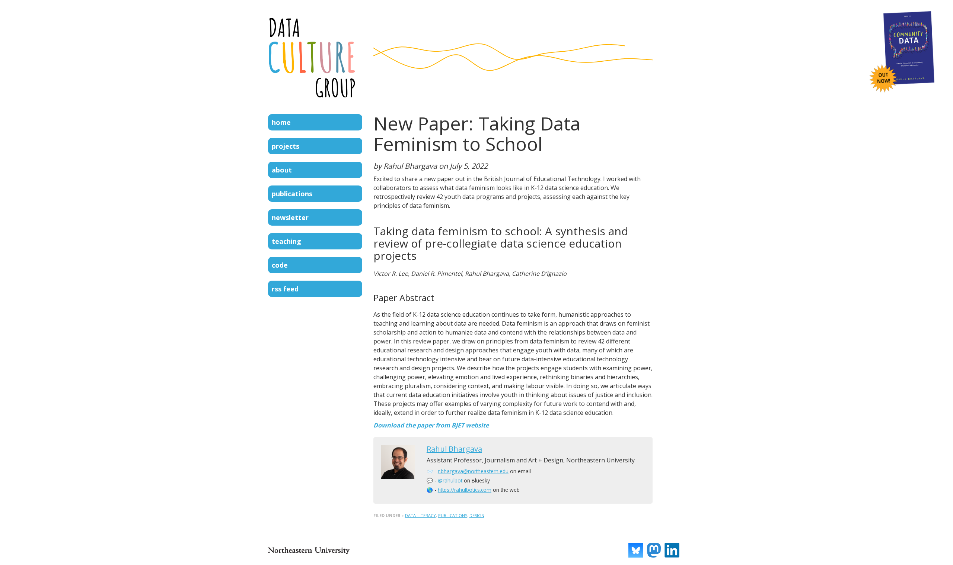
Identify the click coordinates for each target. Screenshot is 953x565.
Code (280, 265)
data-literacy (420, 515)
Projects (285, 146)
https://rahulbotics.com (464, 489)
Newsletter (290, 217)
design (476, 515)
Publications (292, 193)
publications (452, 515)
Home (281, 122)
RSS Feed (285, 288)
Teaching (286, 241)
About (282, 169)
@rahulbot (450, 480)
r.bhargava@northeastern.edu (473, 471)
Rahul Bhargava (454, 449)
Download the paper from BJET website (431, 425)
